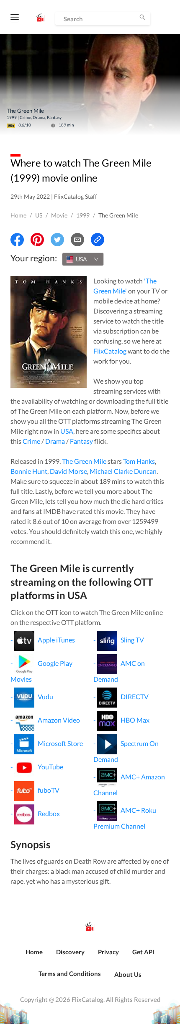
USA (66, 431)
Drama (55, 441)
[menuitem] (34, 956)
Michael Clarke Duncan (123, 471)
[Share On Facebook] (17, 239)
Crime (31, 441)
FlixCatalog (109, 351)
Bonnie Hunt (28, 471)
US (38, 215)
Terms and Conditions (70, 973)
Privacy (108, 952)
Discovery (70, 952)
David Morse (68, 471)
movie (59, 215)
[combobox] (83, 259)
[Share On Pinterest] (37, 239)
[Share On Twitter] (57, 239)
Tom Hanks (139, 461)
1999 (83, 215)
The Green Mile (84, 461)
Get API (143, 952)
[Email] (77, 239)
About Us (127, 974)
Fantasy (81, 441)
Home (18, 215)
